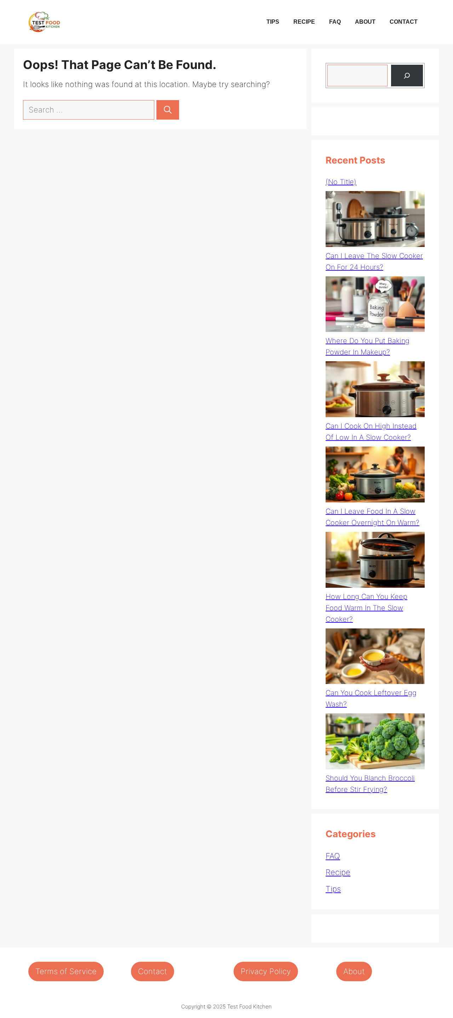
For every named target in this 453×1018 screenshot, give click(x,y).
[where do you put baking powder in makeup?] (375, 305)
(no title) (341, 182)
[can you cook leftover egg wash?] (375, 658)
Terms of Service (66, 971)
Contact (404, 22)
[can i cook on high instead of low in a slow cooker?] (375, 390)
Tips (272, 22)
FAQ (335, 22)
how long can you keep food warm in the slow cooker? (366, 607)
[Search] (167, 110)
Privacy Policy (266, 971)
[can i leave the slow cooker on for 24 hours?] (375, 220)
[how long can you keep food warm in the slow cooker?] (375, 561)
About (365, 22)
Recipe (304, 22)
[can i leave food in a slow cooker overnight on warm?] (375, 476)
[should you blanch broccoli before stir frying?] (375, 742)
